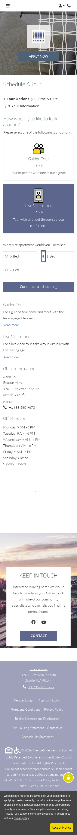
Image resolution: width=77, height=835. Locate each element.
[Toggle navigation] (7, 6)
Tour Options (18, 99)
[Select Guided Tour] (38, 158)
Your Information (25, 106)
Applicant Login (49, 700)
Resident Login (24, 700)
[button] (61, 6)
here (56, 786)
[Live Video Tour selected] (38, 208)
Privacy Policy (53, 709)
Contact (39, 635)
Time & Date (48, 99)
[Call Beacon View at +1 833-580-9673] (69, 6)
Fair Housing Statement (28, 728)
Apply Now (38, 56)
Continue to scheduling (38, 286)
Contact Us (54, 728)
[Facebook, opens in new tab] (33, 622)
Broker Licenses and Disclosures (37, 719)
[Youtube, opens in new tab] (44, 622)
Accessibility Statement (37, 736)
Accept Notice (61, 827)
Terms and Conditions (25, 709)
